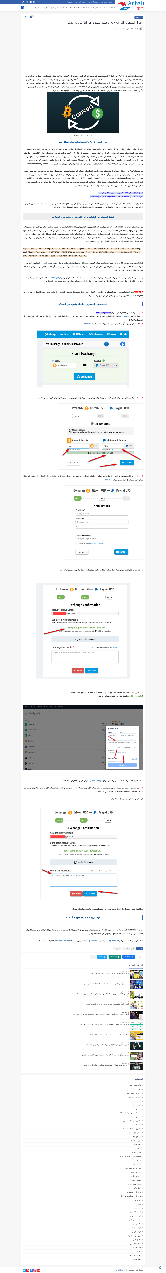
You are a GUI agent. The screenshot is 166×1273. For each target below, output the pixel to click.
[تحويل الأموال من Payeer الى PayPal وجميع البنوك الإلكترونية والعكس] (136, 1056)
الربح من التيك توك (134, 1236)
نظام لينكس (136, 1224)
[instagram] (34, 2)
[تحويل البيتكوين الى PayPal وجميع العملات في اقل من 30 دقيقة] (136, 1046)
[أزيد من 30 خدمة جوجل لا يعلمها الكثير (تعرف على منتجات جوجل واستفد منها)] (136, 995)
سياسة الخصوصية (106, 2)
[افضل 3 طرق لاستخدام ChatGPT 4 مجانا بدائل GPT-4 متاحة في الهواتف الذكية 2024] (136, 1015)
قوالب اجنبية (136, 1228)
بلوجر (139, 1204)
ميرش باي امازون (135, 1132)
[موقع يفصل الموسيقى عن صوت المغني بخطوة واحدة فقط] (136, 1035)
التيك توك (137, 1188)
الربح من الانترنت (109, 7)
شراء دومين (137, 1148)
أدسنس (138, 1117)
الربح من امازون (135, 1172)
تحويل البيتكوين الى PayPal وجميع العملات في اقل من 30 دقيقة (107, 1045)
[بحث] (22, 7)
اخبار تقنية (137, 1208)
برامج (139, 1251)
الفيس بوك (137, 1164)
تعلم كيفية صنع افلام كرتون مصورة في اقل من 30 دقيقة (110, 973)
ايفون (139, 1089)
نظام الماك (137, 1144)
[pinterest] (26, 2)
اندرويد (138, 1160)
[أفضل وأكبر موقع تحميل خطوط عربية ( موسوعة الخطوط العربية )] (136, 1005)
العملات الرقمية (135, 1255)
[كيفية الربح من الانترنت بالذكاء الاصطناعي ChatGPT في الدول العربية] (136, 984)
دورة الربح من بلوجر (134, 1192)
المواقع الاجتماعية (134, 1136)
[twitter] (22, 2)
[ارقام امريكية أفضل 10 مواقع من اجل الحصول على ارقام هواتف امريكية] (136, 1025)
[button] (128, 957)
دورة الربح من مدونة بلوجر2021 (130, 1113)
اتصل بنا (69, 2)
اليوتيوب (138, 1200)
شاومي (138, 1109)
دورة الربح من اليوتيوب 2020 (131, 1196)
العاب (139, 1101)
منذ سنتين (124, 971)
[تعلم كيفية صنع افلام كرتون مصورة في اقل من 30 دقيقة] (136, 974)
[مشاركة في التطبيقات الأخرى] (93, 957)
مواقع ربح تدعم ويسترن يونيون (130, 1156)
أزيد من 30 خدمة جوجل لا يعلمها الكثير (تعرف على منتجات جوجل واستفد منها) (103, 994)
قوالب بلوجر (136, 1232)
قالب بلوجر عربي (135, 1085)
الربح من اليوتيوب (94, 7)
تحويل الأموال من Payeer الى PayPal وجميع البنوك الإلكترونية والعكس (105, 1055)
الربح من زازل (136, 1176)
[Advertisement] (83, 52)
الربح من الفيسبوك (80, 7)
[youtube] (30, 2)
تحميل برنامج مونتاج (134, 1184)
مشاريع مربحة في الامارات (131, 1220)
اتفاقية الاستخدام (93, 2)
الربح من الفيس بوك (134, 1093)
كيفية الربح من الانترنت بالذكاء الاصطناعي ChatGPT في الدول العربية (106, 983)
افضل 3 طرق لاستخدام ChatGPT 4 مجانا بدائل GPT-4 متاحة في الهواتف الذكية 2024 (100, 1014)
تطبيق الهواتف (136, 1240)
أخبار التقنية (45, 7)
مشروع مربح (55, 7)
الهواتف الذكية (136, 1140)
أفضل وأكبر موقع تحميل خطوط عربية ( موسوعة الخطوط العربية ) (107, 1004)
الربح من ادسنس (135, 1105)
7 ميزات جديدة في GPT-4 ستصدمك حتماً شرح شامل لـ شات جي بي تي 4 (104, 1065)
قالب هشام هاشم (135, 1247)
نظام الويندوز (136, 1259)
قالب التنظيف (136, 1152)
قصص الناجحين (80, 2)
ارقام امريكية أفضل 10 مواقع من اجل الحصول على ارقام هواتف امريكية (104, 1024)
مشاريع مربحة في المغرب (132, 1121)
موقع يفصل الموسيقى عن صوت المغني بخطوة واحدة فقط (109, 1034)
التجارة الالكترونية (135, 1243)
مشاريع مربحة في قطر (133, 1168)
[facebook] (38, 2)
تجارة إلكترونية (66, 7)
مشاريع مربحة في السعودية (131, 1129)
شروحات (36, 7)
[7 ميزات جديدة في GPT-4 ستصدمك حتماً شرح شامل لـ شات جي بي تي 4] (136, 1066)
